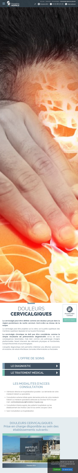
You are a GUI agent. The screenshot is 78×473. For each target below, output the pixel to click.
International (72, 4)
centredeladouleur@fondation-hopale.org (27, 402)
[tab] (31, 366)
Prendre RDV (44, 4)
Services (48, 1)
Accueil (42, 1)
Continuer (57, 469)
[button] (31, 366)
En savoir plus (67, 469)
